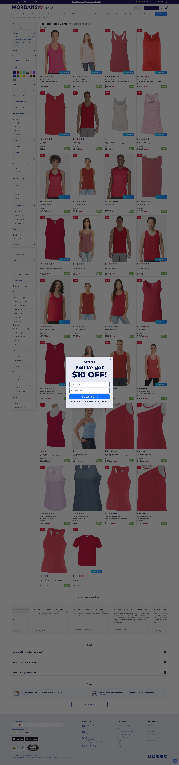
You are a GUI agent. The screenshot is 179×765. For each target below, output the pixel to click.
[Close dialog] (110, 359)
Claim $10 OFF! (89, 397)
